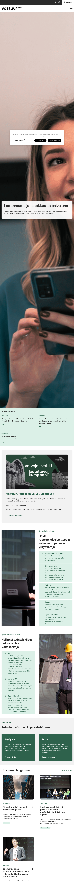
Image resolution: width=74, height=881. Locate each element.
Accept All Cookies (54, 140)
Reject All (40, 140)
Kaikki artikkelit (67, 770)
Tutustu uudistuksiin (16, 515)
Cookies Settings (19, 140)
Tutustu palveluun (11, 757)
